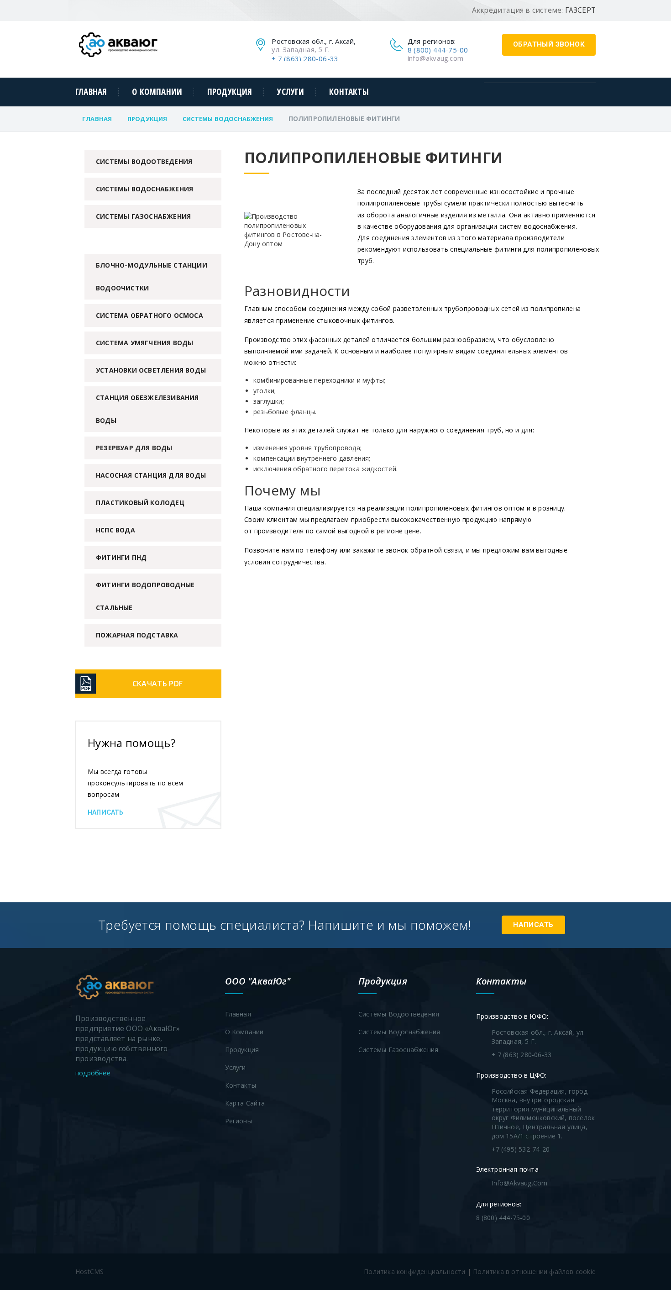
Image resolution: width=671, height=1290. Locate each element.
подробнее (93, 1073)
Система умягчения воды (144, 342)
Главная (91, 92)
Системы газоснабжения (143, 216)
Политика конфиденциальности (414, 1271)
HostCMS (89, 1271)
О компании (157, 92)
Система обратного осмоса (149, 315)
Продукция (229, 92)
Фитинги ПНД (121, 557)
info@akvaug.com (435, 58)
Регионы (238, 1120)
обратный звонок (549, 44)
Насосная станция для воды (151, 475)
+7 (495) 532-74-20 (521, 1149)
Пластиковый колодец (140, 502)
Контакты (348, 92)
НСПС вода (115, 530)
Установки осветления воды (151, 370)
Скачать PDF (157, 684)
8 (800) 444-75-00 (438, 49)
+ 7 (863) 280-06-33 (305, 58)
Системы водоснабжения (228, 119)
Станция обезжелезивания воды (147, 409)
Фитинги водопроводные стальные (145, 596)
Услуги (290, 92)
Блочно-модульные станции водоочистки (151, 276)
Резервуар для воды (134, 447)
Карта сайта (245, 1103)
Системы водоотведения (144, 161)
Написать (106, 812)
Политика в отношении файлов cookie (534, 1271)
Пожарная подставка (137, 635)
